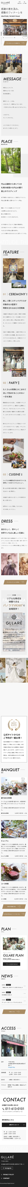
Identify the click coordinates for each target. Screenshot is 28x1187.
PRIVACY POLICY (8, 1174)
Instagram (8, 1168)
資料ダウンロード (14, 1125)
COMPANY (6, 1178)
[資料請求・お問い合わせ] (19, 2)
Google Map (11, 1067)
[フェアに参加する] (24, 2)
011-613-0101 (14, 1109)
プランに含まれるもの (12, 964)
